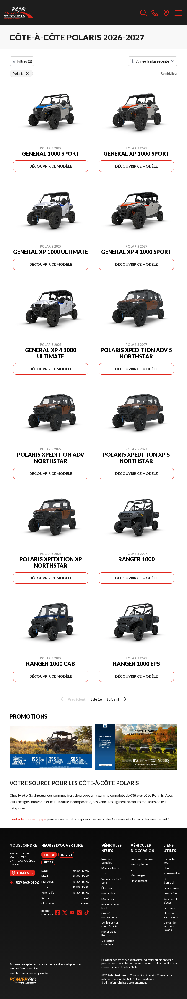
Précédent (77, 699)
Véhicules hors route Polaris (110, 924)
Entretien (169, 908)
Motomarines (109, 899)
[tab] (49, 855)
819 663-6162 (27, 882)
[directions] (166, 13)
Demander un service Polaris (170, 926)
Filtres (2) (24, 61)
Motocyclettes (110, 868)
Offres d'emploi (169, 880)
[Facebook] (57, 912)
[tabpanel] (65, 887)
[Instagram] (79, 912)
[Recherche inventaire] (143, 13)
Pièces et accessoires (171, 915)
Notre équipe (172, 873)
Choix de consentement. (132, 982)
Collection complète (107, 942)
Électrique (107, 888)
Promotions (171, 893)
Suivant (112, 699)
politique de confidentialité (117, 979)
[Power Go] (52, 980)
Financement (139, 880)
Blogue (168, 868)
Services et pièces (170, 900)
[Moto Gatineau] (18, 12)
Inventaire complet (107, 860)
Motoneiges (108, 893)
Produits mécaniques (109, 915)
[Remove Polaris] (27, 73)
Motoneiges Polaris (108, 933)
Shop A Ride (41, 973)
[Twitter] (65, 912)
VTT (103, 873)
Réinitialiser (169, 73)
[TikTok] (86, 912)
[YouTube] (72, 912)
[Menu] (178, 12)
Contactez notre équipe (28, 819)
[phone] (155, 13)
